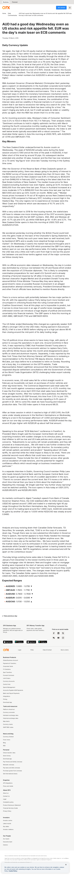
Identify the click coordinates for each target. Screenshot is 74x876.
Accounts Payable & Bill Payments (13, 690)
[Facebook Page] (54, 633)
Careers (5, 845)
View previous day (10, 616)
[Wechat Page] (54, 638)
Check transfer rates (9, 752)
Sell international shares (10, 773)
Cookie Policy (13, 871)
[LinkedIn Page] (58, 633)
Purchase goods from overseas (12, 770)
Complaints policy (8, 802)
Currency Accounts (9, 681)
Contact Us (6, 796)
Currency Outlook (8, 736)
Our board (6, 839)
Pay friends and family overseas (12, 761)
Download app (7, 758)
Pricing (5, 699)
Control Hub (6, 684)
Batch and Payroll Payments (11, 693)
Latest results (7, 823)
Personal (14, 2)
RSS (4, 745)
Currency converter (9, 712)
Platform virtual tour (9, 709)
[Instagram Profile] (63, 638)
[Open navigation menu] (70, 8)
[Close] (66, 865)
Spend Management (9, 687)
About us (5, 793)
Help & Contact (47, 650)
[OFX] (6, 7)
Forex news (6, 739)
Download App (7, 702)
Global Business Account (10, 660)
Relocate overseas (8, 764)
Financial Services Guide (10, 808)
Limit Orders (6, 678)
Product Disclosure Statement (12, 805)
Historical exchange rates (10, 718)
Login (19, 650)
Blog (4, 742)
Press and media (8, 786)
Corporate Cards (8, 666)
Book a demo (65, 650)
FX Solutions (7, 669)
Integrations (6, 696)
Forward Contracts (8, 675)
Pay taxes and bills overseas (11, 767)
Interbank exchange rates (10, 715)
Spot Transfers (7, 672)
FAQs (32, 650)
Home (4, 13)
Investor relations (8, 829)
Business (6, 2)
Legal (4, 799)
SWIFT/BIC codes (8, 727)
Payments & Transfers (9, 663)
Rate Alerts (6, 721)
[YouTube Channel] (58, 638)
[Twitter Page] (63, 633)
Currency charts (8, 724)
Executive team (7, 842)
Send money (7, 755)
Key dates (6, 826)
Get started (61, 7)
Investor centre (7, 820)
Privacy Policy (7, 811)
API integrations (7, 783)
